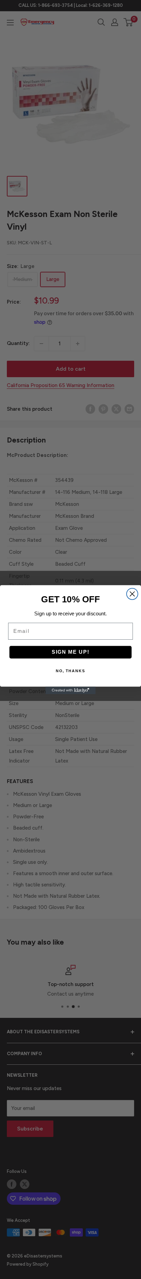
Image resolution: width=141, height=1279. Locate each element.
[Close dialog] (132, 593)
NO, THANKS (71, 671)
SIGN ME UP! (71, 652)
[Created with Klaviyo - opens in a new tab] (70, 690)
